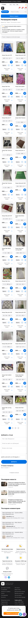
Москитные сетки (5, 600)
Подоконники (4, 602)
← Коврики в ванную (14, 472)
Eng (14, 4)
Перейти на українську (13, 613)
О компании (4, 589)
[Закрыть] (26, 1)
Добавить (14, 461)
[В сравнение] (12, 65)
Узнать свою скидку (7, 69)
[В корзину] (11, 62)
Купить (4, 65)
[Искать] (25, 12)
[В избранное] (8, 65)
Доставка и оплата (5, 587)
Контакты (3, 597)
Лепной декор (18, 595)
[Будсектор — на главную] (9, 8)
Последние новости (8, 479)
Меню (4, 4)
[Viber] (6, 577)
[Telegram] (9, 577)
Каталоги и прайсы (5, 591)
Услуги (2, 593)
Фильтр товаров (14, 16)
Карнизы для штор (19, 593)
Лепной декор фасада (20, 597)
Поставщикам (4, 595)
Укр (10, 4)
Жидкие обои (4, 604)
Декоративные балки (20, 591)
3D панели (17, 587)
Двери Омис (18, 589)
